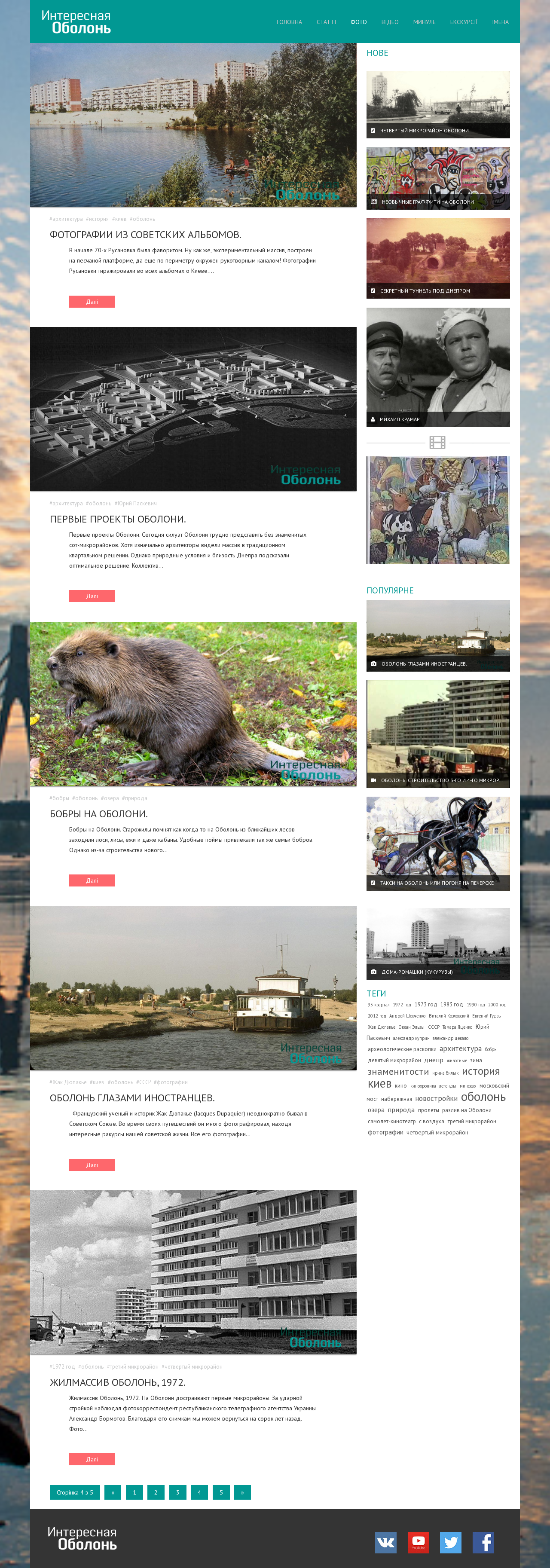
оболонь (144, 219)
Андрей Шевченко (407, 1016)
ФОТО (359, 22)
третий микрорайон (134, 1366)
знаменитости (398, 1071)
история (99, 219)
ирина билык (445, 1073)
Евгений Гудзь (486, 1016)
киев (121, 219)
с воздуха (431, 1121)
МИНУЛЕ (424, 22)
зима (476, 1060)
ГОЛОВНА (289, 22)
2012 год (377, 1016)
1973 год (426, 1004)
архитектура (67, 219)
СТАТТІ (326, 22)
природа (136, 798)
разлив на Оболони (467, 1110)
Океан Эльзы (411, 1027)
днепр (433, 1059)
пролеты (428, 1110)
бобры (60, 798)
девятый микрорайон (394, 1060)
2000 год (497, 1005)
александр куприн (411, 1038)
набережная (396, 1099)
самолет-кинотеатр (392, 1121)
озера (111, 798)
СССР (145, 1082)
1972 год (63, 1366)
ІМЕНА (500, 22)
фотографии (172, 1082)
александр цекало (450, 1038)
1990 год (476, 1005)
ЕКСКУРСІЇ (463, 22)
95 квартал (379, 1005)
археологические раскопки (402, 1049)
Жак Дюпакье (69, 1082)
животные (457, 1061)
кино (401, 1085)
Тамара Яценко (457, 1027)
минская (468, 1086)
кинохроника (423, 1086)
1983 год (451, 1004)
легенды (447, 1086)
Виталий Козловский (449, 1016)
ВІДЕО (390, 22)
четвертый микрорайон (194, 1366)
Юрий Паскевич (137, 503)
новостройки (436, 1098)
